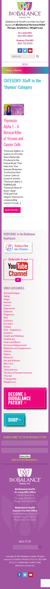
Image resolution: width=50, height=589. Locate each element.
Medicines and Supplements (17, 348)
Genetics (8, 332)
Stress (7, 366)
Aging (7, 296)
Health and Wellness (14, 336)
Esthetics (8, 320)
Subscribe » (25, 456)
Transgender (10, 378)
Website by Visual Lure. (25, 565)
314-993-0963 (25, 36)
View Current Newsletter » (25, 459)
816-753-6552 (25, 43)
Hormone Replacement (15, 345)
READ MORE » (12, 210)
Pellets (7, 354)
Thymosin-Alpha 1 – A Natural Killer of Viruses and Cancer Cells (13, 132)
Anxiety (7, 302)
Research (8, 357)
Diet (6, 317)
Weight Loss (10, 381)
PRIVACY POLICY (30, 559)
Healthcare (9, 339)
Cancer (7, 305)
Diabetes (8, 311)
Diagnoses (9, 314)
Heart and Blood (12, 342)
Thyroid (8, 375)
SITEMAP (16, 559)
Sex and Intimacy (12, 360)
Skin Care (8, 363)
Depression (9, 308)
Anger (7, 299)
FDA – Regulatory (12, 329)
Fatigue (7, 326)
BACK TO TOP (25, 541)
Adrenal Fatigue (12, 293)
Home (9, 70)
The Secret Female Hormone (18, 372)
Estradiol (8, 323)
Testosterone (10, 369)
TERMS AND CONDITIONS (29, 562)
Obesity (8, 351)
